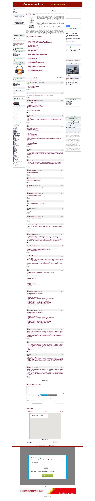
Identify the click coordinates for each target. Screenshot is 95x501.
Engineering (15, 139)
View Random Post (16, 49)
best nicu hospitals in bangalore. (34, 195)
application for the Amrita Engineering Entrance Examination (40, 43)
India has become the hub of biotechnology (36, 66)
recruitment (15, 164)
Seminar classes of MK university (34, 59)
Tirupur (14, 140)
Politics (14, 118)
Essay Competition (31, 67)
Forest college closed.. (32, 50)
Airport (14, 155)
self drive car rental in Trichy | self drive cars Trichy (38, 303)
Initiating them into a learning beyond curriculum (37, 54)
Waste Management (16, 161)
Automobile (15, 131)
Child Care (15, 157)
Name (27, 397)
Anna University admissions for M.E (35, 70)
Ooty (14, 126)
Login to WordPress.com (52, 395)
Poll (14, 138)
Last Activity (39, 80)
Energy (14, 147)
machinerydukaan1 (33, 100)
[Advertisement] (18, 29)
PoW (14, 151)
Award (14, 156)
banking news (15, 125)
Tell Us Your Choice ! (17, 38)
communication (16, 121)
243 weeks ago (40, 224)
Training (14, 134)
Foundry (14, 144)
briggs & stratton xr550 (32, 143)
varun (30, 92)
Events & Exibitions (16, 54)
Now (78, 60)
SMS (14, 153)
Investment (15, 136)
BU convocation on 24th (32, 58)
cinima (14, 162)
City (14, 158)
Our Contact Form (69, 101)
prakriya (31, 177)
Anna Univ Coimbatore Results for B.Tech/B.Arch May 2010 (39, 39)
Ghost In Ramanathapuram (71, 41)
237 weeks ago (39, 291)
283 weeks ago (34, 115)
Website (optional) (55, 397)
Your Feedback (68, 102)
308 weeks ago (41, 82)
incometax (15, 150)
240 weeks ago (36, 255)
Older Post (61, 411)
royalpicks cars (32, 291)
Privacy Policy (68, 104)
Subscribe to (29, 402)
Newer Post (30, 411)
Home (14, 11)
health (14, 130)
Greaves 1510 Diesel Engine (33, 135)
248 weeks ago (39, 170)
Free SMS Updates (16, 84)
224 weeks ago (35, 367)
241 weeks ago (37, 234)
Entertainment (16, 122)
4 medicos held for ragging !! (33, 61)
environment (15, 135)
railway (14, 124)
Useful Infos (15, 55)
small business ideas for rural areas (43, 259)
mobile (14, 128)
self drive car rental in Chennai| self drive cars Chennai (38, 301)
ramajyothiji (31, 329)
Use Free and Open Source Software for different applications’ (40, 42)
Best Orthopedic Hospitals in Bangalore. (35, 187)
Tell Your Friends (69, 103)
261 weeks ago (36, 149)
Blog (14, 141)
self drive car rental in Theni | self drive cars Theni (38, 299)
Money (14, 129)
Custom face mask (31, 87)
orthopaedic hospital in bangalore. (34, 180)
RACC (14, 152)
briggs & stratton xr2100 (32, 137)
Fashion (14, 149)
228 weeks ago (39, 329)
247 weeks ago (37, 185)
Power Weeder (30, 109)
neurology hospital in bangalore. (34, 211)
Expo (14, 148)
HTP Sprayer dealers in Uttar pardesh (35, 106)
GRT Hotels (42, 118)
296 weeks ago (40, 100)
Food (14, 143)
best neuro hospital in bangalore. (34, 218)
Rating (34, 80)
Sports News (15, 120)
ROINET (31, 255)
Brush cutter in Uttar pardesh (33, 107)
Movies (14, 53)
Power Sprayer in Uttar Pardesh (34, 105)
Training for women (32, 46)
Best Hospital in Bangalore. (33, 172)
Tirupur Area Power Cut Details (71, 33)
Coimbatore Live (33, 4)
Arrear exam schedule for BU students (35, 71)
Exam (14, 142)
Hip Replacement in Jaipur (32, 228)
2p (36, 82)
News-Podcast (15, 83)
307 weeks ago (35, 92)
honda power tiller (31, 144)
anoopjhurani (32, 224)
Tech (14, 127)
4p (36, 224)
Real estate (15, 123)
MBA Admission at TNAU (33, 45)
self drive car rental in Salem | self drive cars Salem (38, 305)
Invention (15, 159)
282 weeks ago (40, 125)
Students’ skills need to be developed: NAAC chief (38, 41)
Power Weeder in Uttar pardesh (38, 102)
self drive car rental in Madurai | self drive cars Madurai (39, 302)
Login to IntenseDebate (43, 395)
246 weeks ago (40, 193)
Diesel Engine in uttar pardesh (33, 110)
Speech (14, 132)
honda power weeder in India (33, 130)
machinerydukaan (33, 125)
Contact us (15, 12)
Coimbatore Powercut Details (71, 31)
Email (40, 397)
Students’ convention (32, 65)
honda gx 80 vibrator (34, 128)
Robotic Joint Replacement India (34, 250)
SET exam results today (32, 53)
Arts (14, 146)
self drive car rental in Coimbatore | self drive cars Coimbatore (40, 298)
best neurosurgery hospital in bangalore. (35, 203)
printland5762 (33, 82)
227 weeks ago (34, 341)
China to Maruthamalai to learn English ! (36, 62)
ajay (30, 115)
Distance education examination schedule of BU (37, 63)
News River (15, 85)
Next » (46, 380)
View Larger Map (45, 439)
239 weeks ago (41, 269)
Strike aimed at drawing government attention (37, 49)
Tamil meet (15, 145)
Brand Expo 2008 (30, 15)
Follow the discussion (62, 77)
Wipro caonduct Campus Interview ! (35, 69)
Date (31, 80)
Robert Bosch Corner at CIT (33, 47)
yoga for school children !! (33, 55)
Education (31, 408)
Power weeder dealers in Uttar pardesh (35, 104)
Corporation (15, 133)
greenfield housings (33, 269)
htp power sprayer (31, 142)
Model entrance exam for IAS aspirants (35, 57)
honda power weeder (31, 129)
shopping (15, 165)
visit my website (49, 95)
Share (14, 9)
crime (14, 137)
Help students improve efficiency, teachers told (37, 51)
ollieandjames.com (33, 160)
